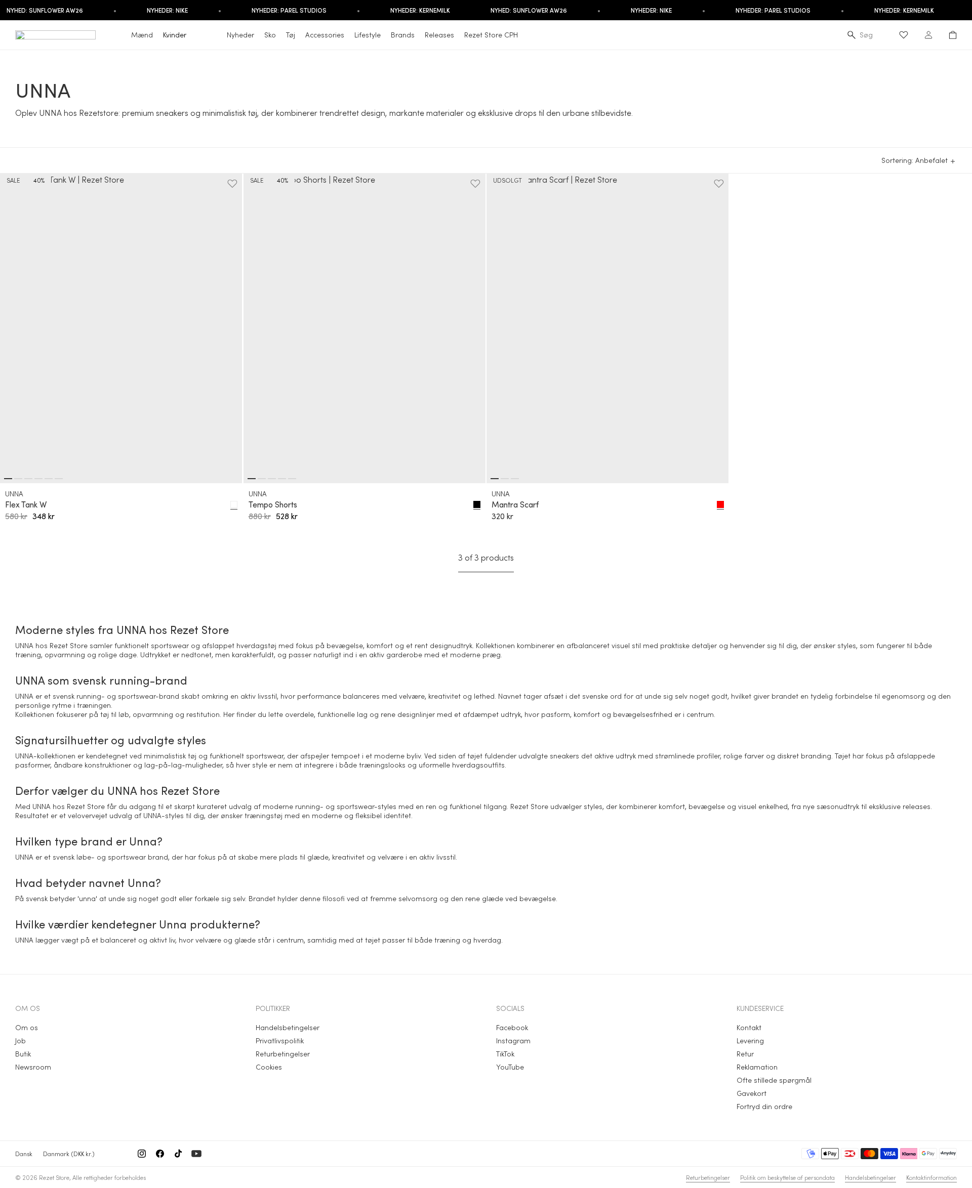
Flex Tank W (26, 504)
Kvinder (174, 34)
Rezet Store (54, 1177)
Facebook (512, 1027)
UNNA (14, 493)
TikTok (505, 1053)
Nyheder (240, 34)
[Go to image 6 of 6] (59, 478)
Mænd (142, 34)
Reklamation (757, 1067)
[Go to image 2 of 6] (18, 478)
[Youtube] (196, 1154)
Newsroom (33, 1067)
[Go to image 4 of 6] (38, 478)
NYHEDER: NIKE (167, 10)
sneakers (564, 755)
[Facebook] (160, 1154)
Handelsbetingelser (287, 1027)
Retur (745, 1053)
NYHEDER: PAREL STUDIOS (289, 10)
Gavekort (751, 1093)
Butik (23, 1053)
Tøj (290, 34)
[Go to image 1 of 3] (495, 478)
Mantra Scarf (515, 504)
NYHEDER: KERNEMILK (420, 10)
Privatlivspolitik (280, 1040)
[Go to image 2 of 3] (505, 478)
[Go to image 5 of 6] (49, 478)
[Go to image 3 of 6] (28, 478)
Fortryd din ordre (764, 1106)
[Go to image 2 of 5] (262, 478)
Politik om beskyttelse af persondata (787, 1177)
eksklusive (885, 806)
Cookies (269, 1067)
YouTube (510, 1067)
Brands (403, 34)
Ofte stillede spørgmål (774, 1080)
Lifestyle (367, 34)
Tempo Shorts (273, 504)
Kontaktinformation (931, 1177)
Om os (26, 1027)
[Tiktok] (178, 1154)
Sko (270, 34)
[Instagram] (142, 1154)
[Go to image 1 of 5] (252, 478)
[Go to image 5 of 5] (292, 478)
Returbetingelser (283, 1053)
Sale (13, 180)
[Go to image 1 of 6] (8, 478)
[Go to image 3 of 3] (515, 478)
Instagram (513, 1040)
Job (20, 1040)
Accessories (324, 34)
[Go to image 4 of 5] (282, 478)
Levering (750, 1040)
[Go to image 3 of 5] (272, 478)
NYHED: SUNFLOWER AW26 (529, 10)
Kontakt (749, 1027)
